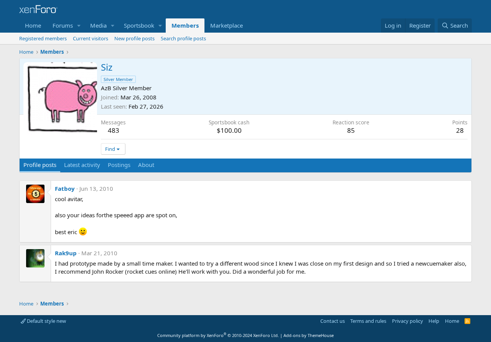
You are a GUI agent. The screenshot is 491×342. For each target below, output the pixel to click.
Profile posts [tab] (39, 165)
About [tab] (146, 165)
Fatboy (65, 188)
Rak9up (66, 253)
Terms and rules (368, 320)
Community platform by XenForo (218, 335)
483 (113, 130)
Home (33, 25)
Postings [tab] (119, 165)
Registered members (43, 38)
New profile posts (134, 38)
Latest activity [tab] (82, 165)
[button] (79, 25)
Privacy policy (407, 320)
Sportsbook (139, 25)
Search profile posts (183, 38)
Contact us (332, 320)
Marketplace (226, 25)
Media (98, 25)
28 (460, 130)
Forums (63, 25)
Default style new (46, 320)
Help (433, 320)
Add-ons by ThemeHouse (308, 335)
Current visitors (90, 38)
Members (185, 25)
